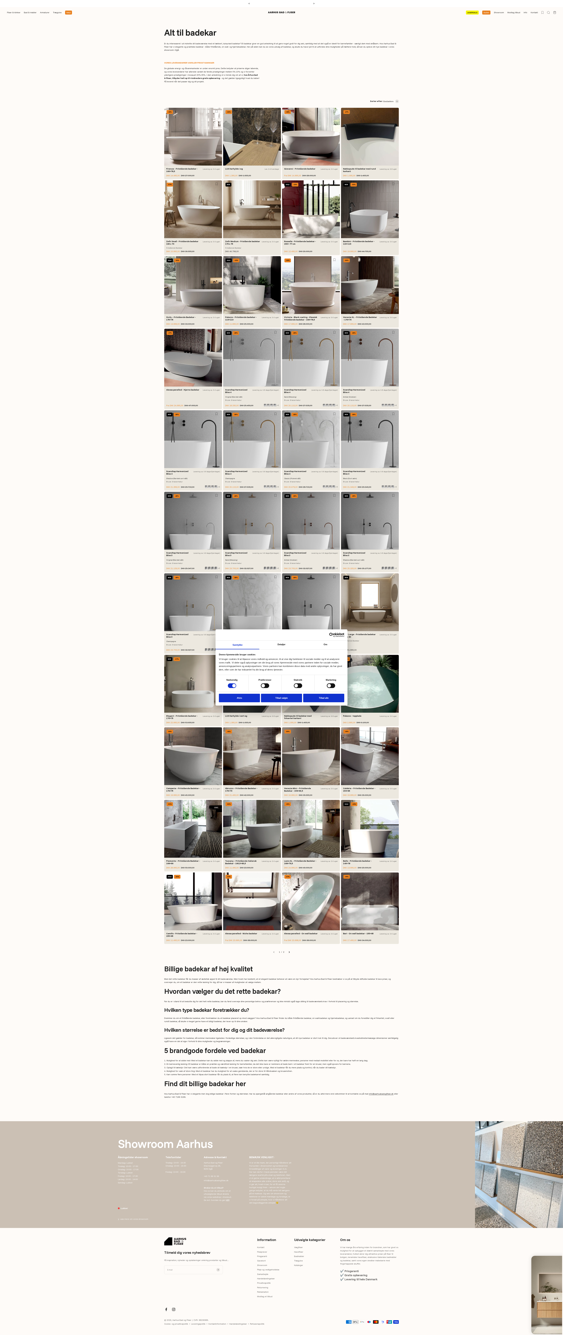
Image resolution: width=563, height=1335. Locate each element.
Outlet (486, 12)
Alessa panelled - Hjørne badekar (182, 389)
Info (525, 12)
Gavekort (261, 1260)
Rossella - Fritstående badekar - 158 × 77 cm (300, 242)
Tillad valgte (281, 698)
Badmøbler (299, 1256)
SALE (68, 12)
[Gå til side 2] (289, 952)
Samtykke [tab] (238, 645)
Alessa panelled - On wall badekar (301, 933)
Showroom (499, 12)
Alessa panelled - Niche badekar (241, 933)
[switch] (265, 685)
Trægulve (57, 12)
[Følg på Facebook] (166, 1309)
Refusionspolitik (257, 1324)
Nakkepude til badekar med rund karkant (359, 170)
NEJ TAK (529, 1327)
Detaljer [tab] (282, 644)
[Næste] (313, 3)
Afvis (239, 698)
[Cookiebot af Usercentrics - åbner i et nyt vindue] (331, 635)
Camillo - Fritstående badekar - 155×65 (181, 934)
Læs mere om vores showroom (133, 1219)
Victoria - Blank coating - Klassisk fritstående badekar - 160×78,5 (300, 318)
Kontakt (534, 12)
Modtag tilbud (513, 12)
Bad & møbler (30, 12)
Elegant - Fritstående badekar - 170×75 (182, 717)
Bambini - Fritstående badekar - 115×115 (359, 242)
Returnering (262, 1287)
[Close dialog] (554, 1259)
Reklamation (263, 1292)
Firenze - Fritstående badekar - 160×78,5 (182, 170)
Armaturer (44, 12)
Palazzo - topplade (352, 716)
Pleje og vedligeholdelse (268, 1269)
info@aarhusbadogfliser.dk (381, 1093)
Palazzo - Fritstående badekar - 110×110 (241, 318)
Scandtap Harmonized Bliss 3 (177, 554)
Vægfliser (298, 1247)
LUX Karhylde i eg (234, 168)
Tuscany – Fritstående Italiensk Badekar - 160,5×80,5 (241, 862)
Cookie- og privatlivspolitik (176, 1324)
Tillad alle (324, 698)
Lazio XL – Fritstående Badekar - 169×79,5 (300, 862)
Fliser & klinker (13, 12)
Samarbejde (262, 1274)
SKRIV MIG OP (529, 1317)
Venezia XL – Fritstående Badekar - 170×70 (360, 318)
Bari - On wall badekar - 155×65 (358, 933)
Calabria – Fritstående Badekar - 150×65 (359, 789)
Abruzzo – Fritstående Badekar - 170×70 (241, 789)
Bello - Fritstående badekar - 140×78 (357, 862)
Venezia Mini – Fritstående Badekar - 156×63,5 (297, 789)
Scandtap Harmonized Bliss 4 (236, 391)
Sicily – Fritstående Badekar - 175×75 (181, 318)
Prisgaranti (262, 1256)
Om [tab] (325, 644)
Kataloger (298, 1265)
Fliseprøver (262, 1252)
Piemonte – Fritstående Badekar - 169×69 (183, 862)
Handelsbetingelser (266, 1278)
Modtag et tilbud (264, 1296)
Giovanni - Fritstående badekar (299, 168)
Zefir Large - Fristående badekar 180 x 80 (359, 635)
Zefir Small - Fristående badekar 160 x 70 (182, 242)
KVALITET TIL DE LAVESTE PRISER (281, 3)
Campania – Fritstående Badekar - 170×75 (183, 789)
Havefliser (298, 1252)
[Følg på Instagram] (174, 1309)
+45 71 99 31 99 (211, 1176)
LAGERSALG (472, 12)
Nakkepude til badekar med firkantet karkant (298, 717)
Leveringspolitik (198, 1324)
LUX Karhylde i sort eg (236, 716)
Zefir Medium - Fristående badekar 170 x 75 (242, 242)
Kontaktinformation (217, 1324)
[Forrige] (249, 3)
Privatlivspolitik (264, 1283)
